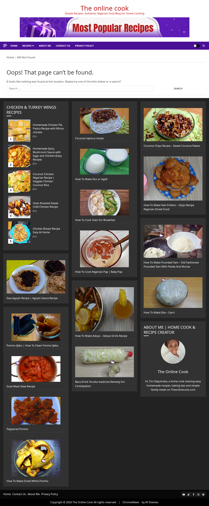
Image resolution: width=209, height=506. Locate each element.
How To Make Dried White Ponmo (27, 481)
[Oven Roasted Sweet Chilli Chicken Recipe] (19, 207)
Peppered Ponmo (17, 429)
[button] (204, 45)
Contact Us (63, 45)
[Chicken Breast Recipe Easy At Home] (19, 232)
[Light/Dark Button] (196, 45)
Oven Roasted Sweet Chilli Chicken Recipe (45, 205)
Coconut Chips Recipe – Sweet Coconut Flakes (172, 146)
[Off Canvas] (5, 45)
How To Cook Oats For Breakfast (95, 220)
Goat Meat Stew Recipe (21, 386)
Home (13, 45)
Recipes (27, 45)
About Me (45, 45)
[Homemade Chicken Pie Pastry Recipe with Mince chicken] (19, 130)
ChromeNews (130, 502)
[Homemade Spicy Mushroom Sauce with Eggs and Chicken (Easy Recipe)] (19, 156)
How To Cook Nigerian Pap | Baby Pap (98, 272)
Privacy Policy (84, 45)
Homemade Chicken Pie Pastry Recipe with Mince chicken (48, 128)
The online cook (104, 8)
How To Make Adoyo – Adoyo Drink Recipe (101, 336)
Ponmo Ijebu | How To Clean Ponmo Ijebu (32, 345)
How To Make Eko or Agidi (91, 179)
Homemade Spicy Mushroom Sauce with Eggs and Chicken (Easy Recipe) (47, 154)
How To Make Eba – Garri (159, 312)
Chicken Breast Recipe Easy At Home (46, 230)
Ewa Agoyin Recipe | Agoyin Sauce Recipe (32, 298)
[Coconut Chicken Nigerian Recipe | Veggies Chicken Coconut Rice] (19, 181)
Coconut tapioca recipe (89, 138)
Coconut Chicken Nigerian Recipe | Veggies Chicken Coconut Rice (43, 179)
